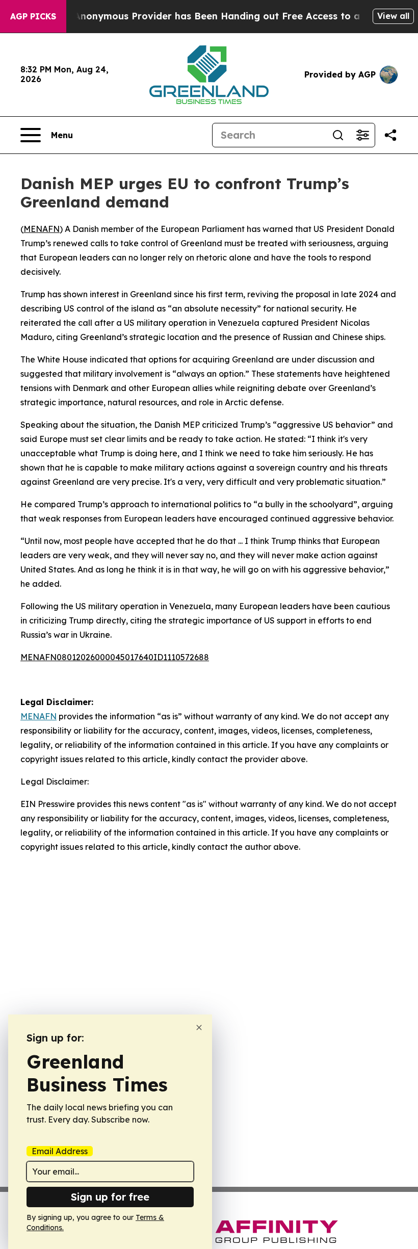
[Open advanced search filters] (362, 135)
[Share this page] (390, 135)
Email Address (60, 1151)
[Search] (338, 135)
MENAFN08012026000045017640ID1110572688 (114, 657)
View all (393, 16)
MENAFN (41, 229)
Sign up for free (110, 1196)
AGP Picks (33, 16)
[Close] (199, 1027)
